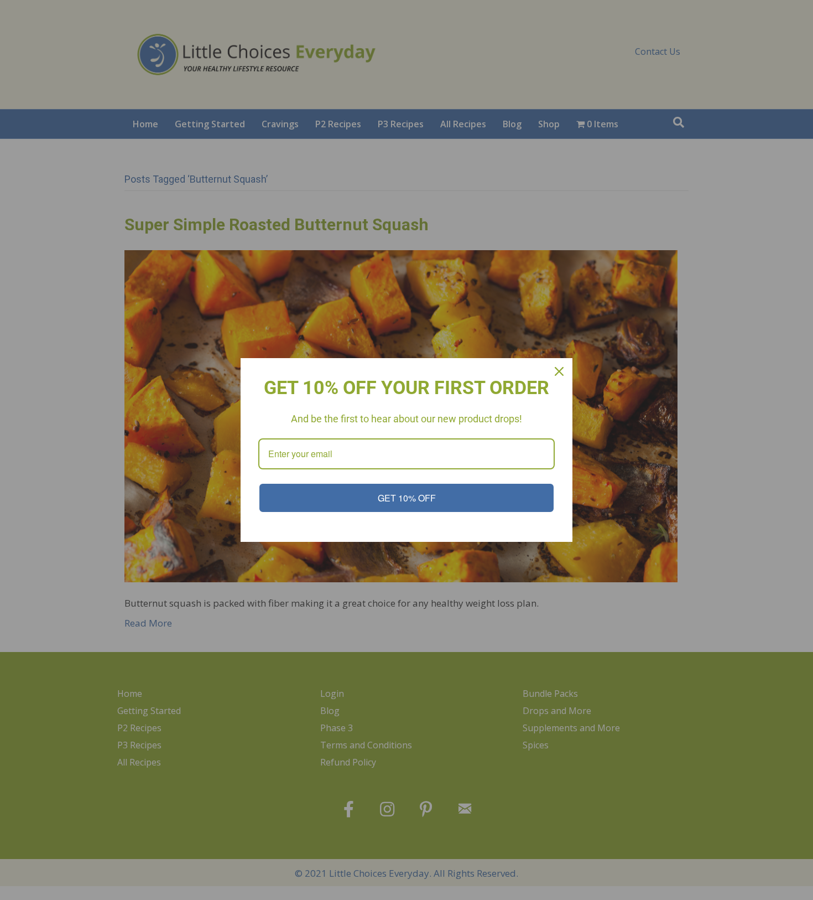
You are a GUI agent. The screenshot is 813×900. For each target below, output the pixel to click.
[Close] (559, 371)
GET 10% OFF (407, 498)
